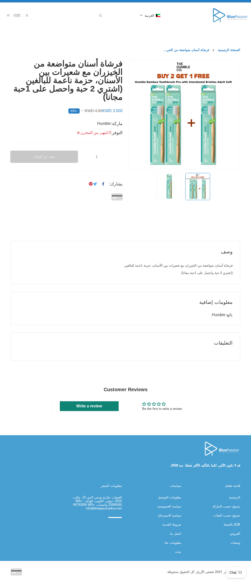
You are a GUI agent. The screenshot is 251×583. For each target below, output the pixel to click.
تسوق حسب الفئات (226, 515)
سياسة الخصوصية (169, 506)
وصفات (235, 542)
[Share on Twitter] (95, 184)
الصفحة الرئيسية (229, 50)
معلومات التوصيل (169, 497)
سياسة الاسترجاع (169, 515)
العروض (235, 533)
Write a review (89, 406)
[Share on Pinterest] (90, 184)
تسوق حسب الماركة (226, 506)
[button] (150, 15)
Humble (219, 315)
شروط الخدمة (171, 524)
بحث (178, 552)
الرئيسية (234, 497)
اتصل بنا (175, 533)
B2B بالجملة (232, 524)
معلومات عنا (173, 542)
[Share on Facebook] (103, 184)
